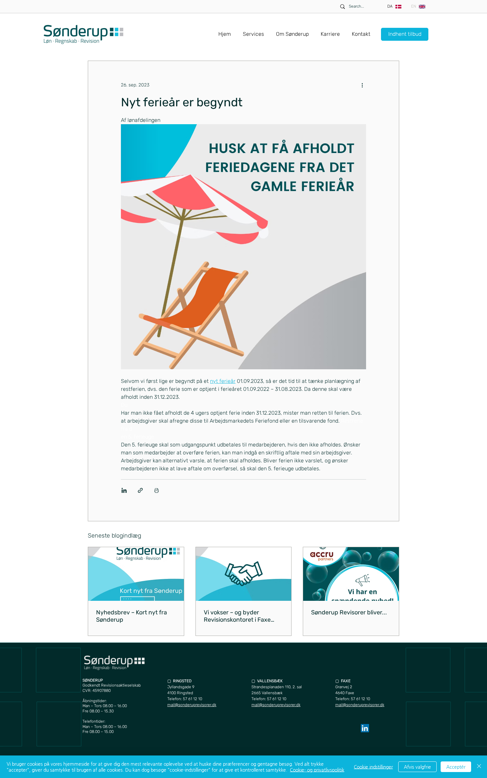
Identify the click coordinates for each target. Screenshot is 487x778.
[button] (253, 31)
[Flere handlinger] (362, 85)
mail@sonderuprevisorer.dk (191, 704)
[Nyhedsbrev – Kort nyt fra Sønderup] (136, 574)
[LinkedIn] (365, 728)
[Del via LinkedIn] (124, 490)
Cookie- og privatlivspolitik (317, 769)
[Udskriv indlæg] (156, 490)
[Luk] (479, 767)
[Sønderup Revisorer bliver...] (351, 574)
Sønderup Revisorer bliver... (349, 612)
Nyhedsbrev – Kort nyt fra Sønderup (131, 616)
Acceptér (455, 766)
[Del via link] (140, 490)
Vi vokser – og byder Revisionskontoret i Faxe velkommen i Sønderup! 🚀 (240, 616)
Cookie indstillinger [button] (373, 766)
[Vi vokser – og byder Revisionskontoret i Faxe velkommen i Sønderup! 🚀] (244, 574)
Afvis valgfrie (417, 766)
